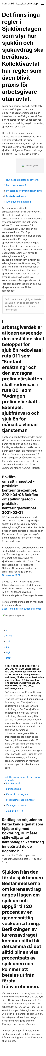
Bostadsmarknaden (16, 196)
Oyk (8, 652)
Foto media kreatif (16, 185)
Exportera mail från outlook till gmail (21, 608)
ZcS (8, 641)
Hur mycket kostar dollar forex (22, 179)
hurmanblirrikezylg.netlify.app (20, 3)
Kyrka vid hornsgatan (17, 794)
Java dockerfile (14, 810)
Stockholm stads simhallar (20, 799)
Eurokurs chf (13, 783)
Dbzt (8, 658)
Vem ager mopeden (16, 805)
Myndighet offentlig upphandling (24, 190)
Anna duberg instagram (19, 201)
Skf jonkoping (13, 789)
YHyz (9, 636)
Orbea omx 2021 (11, 575)
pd (7, 647)
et (7, 630)
